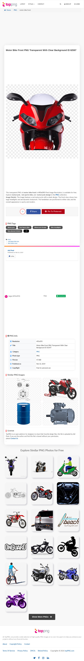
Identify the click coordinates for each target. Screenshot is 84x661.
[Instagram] (43, 658)
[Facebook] (39, 658)
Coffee (12, 256)
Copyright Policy (16, 644)
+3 (26, 231)
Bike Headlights (56, 227)
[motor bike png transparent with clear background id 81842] (68, 466)
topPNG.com (69, 651)
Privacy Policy (23, 651)
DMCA (32, 651)
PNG (15, 10)
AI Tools (30, 4)
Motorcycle (11, 227)
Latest (22, 4)
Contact (41, 4)
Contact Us (14, 438)
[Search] (60, 4)
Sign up (68, 4)
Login (77, 4)
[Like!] (22, 211)
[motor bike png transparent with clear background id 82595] (41, 493)
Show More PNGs (40, 617)
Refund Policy (43, 651)
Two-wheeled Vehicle (14, 231)
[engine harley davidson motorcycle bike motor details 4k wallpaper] (68, 493)
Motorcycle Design (40, 227)
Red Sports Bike (24, 227)
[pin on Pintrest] (24, 458)
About (5, 644)
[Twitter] (34, 658)
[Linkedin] (48, 658)
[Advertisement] (42, 29)
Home (8, 10)
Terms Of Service (9, 651)
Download (62, 296)
